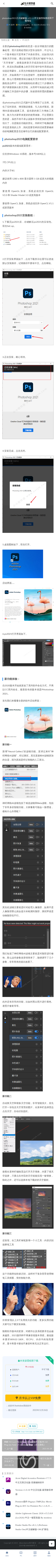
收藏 (23, 1426)
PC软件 (12, 25)
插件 (35, 1556)
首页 (17, 40)
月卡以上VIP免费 (29, 1398)
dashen (28, 27)
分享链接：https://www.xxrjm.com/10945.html (28, 1431)
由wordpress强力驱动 (27, 1543)
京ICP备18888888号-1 (28, 1545)
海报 (33, 1426)
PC (21, 1556)
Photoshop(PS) (24, 25)
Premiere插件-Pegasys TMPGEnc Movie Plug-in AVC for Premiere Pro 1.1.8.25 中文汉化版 (34, 1506)
